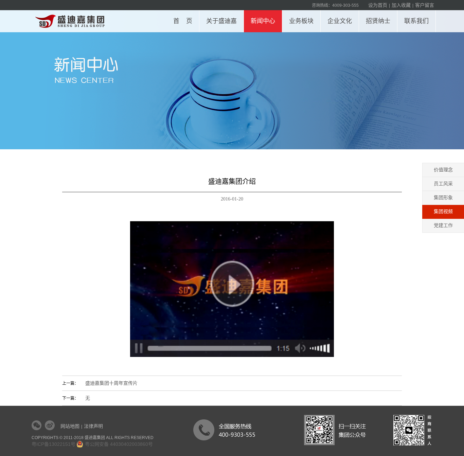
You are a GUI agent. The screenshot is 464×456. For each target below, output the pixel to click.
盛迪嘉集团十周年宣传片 (111, 383)
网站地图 (69, 426)
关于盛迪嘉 (221, 21)
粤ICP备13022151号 (53, 444)
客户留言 (424, 5)
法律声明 (93, 426)
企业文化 (339, 21)
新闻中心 (263, 21)
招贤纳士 (378, 21)
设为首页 (377, 5)
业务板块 (301, 21)
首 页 (182, 21)
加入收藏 (401, 5)
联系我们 (416, 21)
